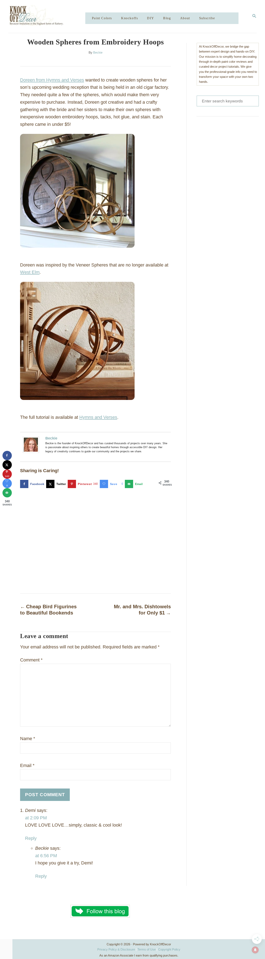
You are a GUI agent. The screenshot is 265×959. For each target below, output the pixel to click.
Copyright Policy (169, 949)
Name (27, 738)
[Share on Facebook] (7, 455)
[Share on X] (7, 464)
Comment (31, 660)
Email (27, 765)
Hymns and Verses (98, 417)
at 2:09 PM (36, 817)
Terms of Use (146, 949)
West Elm (30, 272)
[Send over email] (7, 492)
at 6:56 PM (46, 855)
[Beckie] (32, 444)
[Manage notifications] (255, 950)
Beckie (97, 52)
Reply (31, 838)
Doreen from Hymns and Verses (52, 80)
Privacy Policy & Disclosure (116, 949)
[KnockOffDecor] (50, 16)
